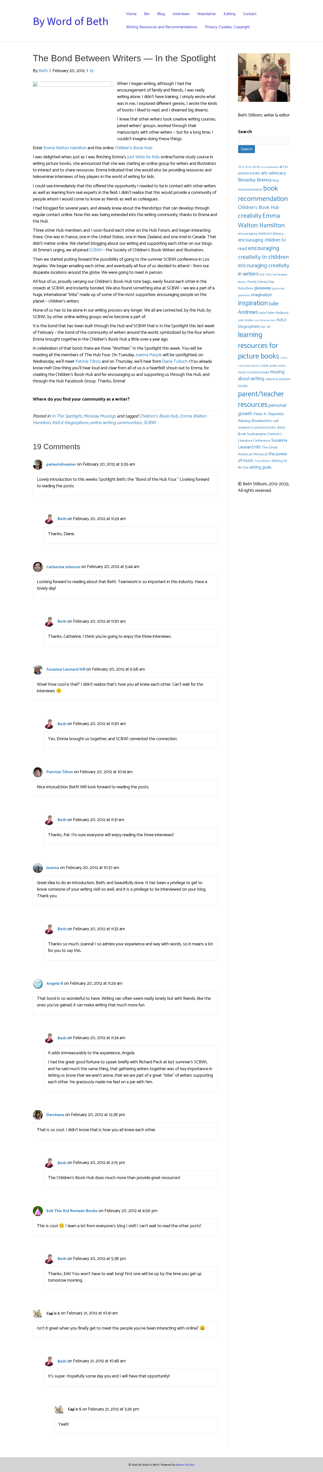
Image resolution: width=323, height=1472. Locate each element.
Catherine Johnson (63, 567)
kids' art (265, 326)
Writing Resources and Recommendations (161, 27)
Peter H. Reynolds (268, 414)
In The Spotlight (67, 416)
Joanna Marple (149, 355)
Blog (161, 14)
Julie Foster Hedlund (273, 313)
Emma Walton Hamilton (65, 148)
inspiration (253, 303)
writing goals (261, 467)
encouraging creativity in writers (263, 270)
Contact (250, 14)
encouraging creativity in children (263, 252)
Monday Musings (100, 416)
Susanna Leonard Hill (65, 669)
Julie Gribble (245, 320)
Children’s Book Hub (133, 148)
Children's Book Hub (158, 416)
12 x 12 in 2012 (249, 167)
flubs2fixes (245, 288)
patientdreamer (61, 464)
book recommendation (263, 193)
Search (245, 132)
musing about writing (261, 375)
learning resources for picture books (258, 346)
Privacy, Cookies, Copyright (227, 27)
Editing (229, 14)
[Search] (288, 20)
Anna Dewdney (269, 167)
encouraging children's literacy (261, 234)
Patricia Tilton (87, 361)
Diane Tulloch (174, 361)
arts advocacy (273, 173)
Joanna (52, 867)
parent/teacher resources (261, 399)
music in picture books (253, 372)
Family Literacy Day (261, 282)
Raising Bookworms (255, 420)
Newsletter (206, 14)
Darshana (55, 1114)
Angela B (54, 983)
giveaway (262, 288)
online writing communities (116, 423)
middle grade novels (273, 365)
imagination (261, 294)
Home (131, 14)
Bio (147, 14)
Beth (62, 519)
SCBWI (95, 250)
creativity (249, 216)
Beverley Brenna (255, 180)
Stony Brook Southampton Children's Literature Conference (261, 434)
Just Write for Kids (143, 157)
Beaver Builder (185, 1464)
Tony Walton (262, 461)
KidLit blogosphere (70, 423)
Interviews (181, 14)
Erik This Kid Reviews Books (72, 1211)
